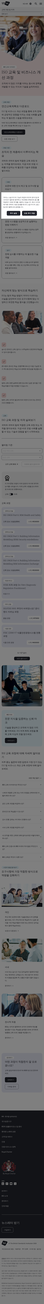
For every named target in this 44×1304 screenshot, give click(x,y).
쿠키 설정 (13, 213)
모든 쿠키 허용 (29, 213)
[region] (22, 205)
